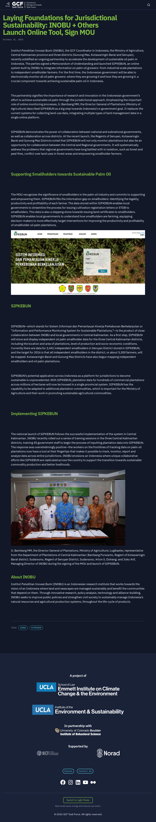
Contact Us (85, 771)
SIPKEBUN (36, 627)
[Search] (149, 5)
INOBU (23, 627)
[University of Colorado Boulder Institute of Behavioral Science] (78, 731)
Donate (68, 771)
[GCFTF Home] (27, 5)
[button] (78, 557)
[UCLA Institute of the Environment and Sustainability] (78, 710)
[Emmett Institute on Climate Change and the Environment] (78, 689)
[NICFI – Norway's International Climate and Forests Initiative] (47, 753)
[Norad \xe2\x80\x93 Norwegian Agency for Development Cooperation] (108, 753)
